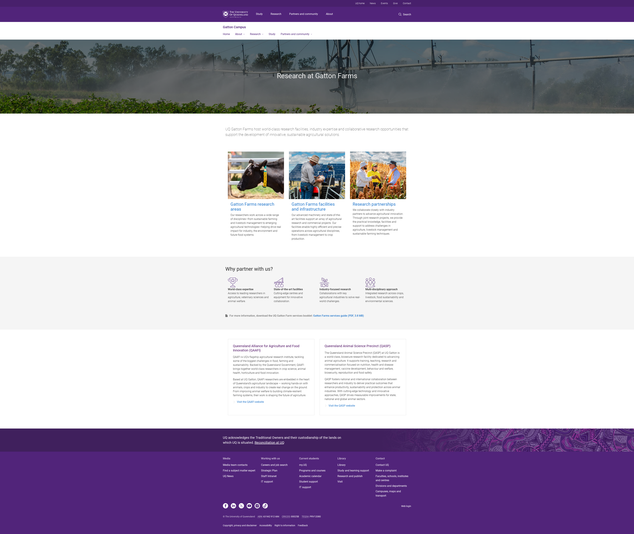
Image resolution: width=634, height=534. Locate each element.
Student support (308, 481)
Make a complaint (386, 470)
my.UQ (303, 464)
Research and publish (350, 476)
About (329, 14)
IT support (267, 481)
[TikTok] (265, 506)
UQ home (360, 3)
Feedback (303, 525)
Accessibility (265, 525)
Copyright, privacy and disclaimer (240, 525)
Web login (406, 506)
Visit (340, 481)
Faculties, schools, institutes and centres (392, 478)
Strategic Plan (269, 470)
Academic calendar (310, 476)
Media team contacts (235, 464)
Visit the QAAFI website (250, 401)
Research (276, 14)
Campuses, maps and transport (388, 493)
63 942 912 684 (271, 516)
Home (226, 34)
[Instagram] (257, 506)
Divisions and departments (391, 485)
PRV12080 (315, 516)
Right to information (285, 525)
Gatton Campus (234, 27)
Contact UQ (382, 464)
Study (259, 14)
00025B (295, 516)
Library (341, 464)
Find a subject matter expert (239, 470)
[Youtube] (249, 506)
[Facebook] (225, 506)
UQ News (228, 476)
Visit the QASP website (342, 405)
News (373, 3)
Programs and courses (312, 470)
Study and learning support (353, 470)
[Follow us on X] (241, 506)
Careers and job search (274, 464)
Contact (407, 3)
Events (384, 3)
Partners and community (303, 14)
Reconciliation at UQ (269, 443)
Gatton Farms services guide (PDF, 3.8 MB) (338, 315)
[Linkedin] (233, 506)
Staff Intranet (269, 476)
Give (395, 3)
